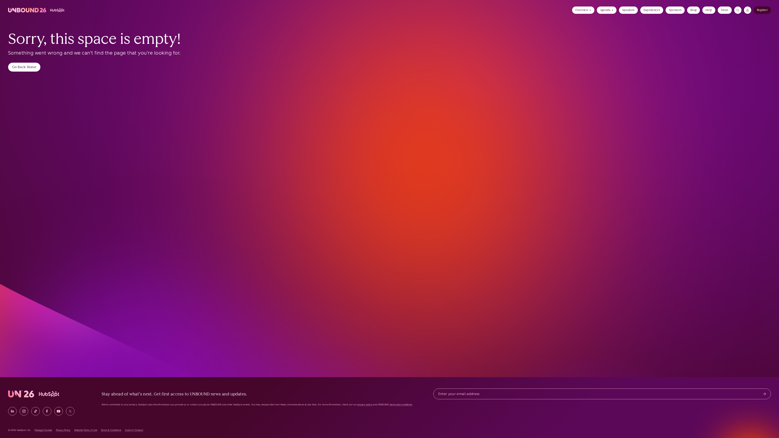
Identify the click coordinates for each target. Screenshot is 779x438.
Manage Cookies (43, 430)
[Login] (747, 10)
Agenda (605, 10)
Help (709, 10)
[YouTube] (58, 411)
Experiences (651, 10)
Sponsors (675, 10)
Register (762, 10)
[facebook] (47, 411)
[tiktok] (35, 411)
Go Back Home (24, 67)
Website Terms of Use (85, 430)
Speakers (628, 10)
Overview (581, 10)
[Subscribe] (764, 394)
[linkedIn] (12, 411)
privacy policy (364, 404)
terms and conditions (401, 404)
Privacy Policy (63, 430)
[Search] (737, 10)
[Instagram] (24, 411)
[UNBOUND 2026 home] (36, 10)
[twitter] (70, 411)
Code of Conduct (134, 430)
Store (724, 10)
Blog (693, 10)
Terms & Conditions (111, 430)
